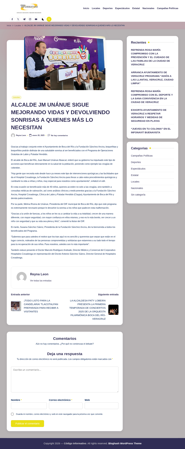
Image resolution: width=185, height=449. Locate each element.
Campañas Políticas (142, 155)
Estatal (134, 175)
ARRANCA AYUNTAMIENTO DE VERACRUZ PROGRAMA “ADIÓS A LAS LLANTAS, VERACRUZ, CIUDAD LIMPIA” (152, 78)
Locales (16, 97)
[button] (40, 280)
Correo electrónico (60, 400)
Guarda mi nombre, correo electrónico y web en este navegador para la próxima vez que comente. (59, 414)
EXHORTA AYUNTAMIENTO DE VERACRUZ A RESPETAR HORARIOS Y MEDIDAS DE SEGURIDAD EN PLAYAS (148, 115)
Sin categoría (138, 194)
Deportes (136, 162)
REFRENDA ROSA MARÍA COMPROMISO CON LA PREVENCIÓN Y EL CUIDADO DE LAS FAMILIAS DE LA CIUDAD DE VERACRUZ (150, 57)
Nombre (16, 400)
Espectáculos (138, 168)
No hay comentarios (59, 136)
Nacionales (137, 188)
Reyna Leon (39, 274)
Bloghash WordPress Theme (125, 443)
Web (87, 400)
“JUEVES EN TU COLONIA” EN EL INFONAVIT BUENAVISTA (151, 130)
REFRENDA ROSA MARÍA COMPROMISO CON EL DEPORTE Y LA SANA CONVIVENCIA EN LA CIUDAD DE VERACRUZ (152, 96)
